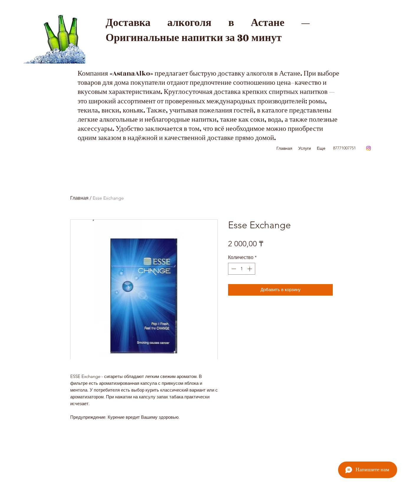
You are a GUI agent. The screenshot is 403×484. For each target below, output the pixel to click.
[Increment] (250, 268)
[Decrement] (233, 268)
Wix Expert (221, 364)
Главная (79, 198)
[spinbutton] (241, 268)
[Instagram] (368, 148)
